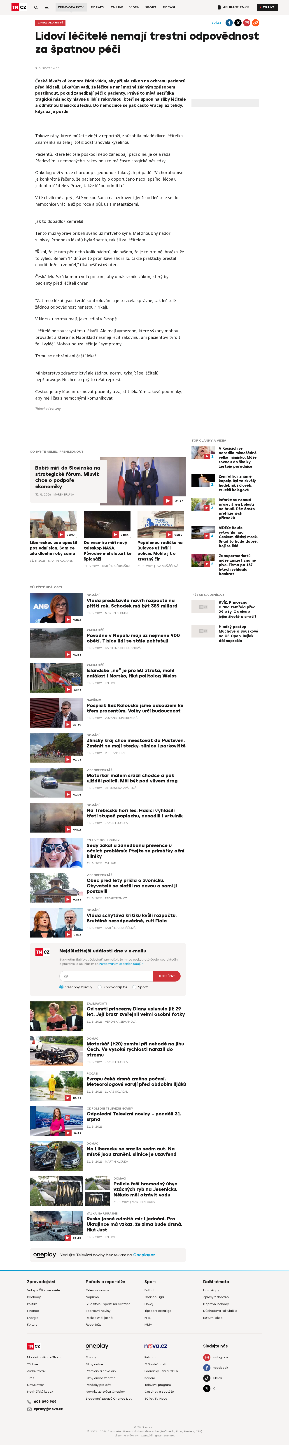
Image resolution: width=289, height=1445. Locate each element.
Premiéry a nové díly (101, 1371)
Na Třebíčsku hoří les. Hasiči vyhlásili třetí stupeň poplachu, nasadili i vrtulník (135, 813)
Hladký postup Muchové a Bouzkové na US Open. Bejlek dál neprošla (238, 634)
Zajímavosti (97, 1003)
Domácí (93, 595)
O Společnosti (155, 1364)
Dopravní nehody (216, 1304)
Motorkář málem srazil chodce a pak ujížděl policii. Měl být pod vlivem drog (132, 778)
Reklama (151, 1357)
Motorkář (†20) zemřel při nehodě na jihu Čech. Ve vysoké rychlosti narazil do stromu (135, 1049)
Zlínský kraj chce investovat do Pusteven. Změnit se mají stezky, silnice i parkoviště (136, 743)
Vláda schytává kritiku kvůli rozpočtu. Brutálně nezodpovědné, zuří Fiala (132, 918)
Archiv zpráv (36, 1371)
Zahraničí (95, 630)
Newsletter (35, 1385)
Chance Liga (154, 1297)
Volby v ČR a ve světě (43, 1290)
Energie (32, 1318)
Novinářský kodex (40, 1392)
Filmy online (94, 1364)
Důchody (34, 1297)
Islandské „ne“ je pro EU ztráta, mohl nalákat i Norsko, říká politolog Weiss (132, 673)
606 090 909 (45, 1401)
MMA (148, 1324)
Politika (32, 1304)
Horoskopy (211, 1290)
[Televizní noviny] (44, 1255)
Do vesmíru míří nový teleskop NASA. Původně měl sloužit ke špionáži (107, 550)
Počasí (169, 7)
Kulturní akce (213, 1318)
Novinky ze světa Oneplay (105, 1392)
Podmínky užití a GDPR (161, 1371)
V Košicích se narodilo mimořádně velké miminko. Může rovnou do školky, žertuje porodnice (238, 458)
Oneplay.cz (144, 1254)
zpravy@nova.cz (48, 1409)
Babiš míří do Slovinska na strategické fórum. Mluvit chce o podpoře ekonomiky (67, 477)
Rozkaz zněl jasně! (99, 1318)
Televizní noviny (97, 1290)
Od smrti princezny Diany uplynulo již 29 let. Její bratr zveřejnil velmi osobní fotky (136, 1011)
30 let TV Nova (155, 1399)
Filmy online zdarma (101, 1378)
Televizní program (157, 1385)
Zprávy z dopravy (216, 1297)
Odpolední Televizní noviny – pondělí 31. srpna (134, 1116)
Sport (150, 7)
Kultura (32, 1324)
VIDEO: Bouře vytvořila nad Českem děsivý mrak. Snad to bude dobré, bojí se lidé (238, 537)
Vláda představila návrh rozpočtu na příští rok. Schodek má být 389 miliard (132, 603)
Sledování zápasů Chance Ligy (109, 1399)
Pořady (97, 7)
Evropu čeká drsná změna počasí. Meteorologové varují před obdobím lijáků (136, 1081)
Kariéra (149, 1378)
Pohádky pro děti (98, 1385)
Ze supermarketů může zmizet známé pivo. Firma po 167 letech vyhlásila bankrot (237, 565)
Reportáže (93, 1324)
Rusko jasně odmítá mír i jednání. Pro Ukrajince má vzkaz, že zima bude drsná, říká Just (134, 1224)
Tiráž (30, 1378)
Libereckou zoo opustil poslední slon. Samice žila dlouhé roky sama (53, 548)
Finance (33, 1311)
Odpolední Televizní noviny (110, 1108)
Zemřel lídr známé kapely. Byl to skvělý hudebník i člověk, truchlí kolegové (237, 483)
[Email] (246, 22)
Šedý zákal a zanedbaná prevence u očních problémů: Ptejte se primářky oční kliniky (135, 851)
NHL (147, 1318)
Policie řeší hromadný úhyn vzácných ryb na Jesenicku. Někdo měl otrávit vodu (145, 1189)
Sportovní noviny (98, 1311)
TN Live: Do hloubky (103, 840)
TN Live (117, 7)
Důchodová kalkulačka (220, 1311)
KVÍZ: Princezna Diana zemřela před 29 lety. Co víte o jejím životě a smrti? (237, 609)
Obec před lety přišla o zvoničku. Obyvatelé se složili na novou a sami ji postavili (132, 886)
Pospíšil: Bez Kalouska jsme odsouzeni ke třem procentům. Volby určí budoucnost (135, 708)
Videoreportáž (99, 770)
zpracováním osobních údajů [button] (120, 964)
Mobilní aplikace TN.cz (44, 1357)
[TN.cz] (19, 7)
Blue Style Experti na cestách (108, 1304)
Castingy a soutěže (159, 1392)
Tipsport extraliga (157, 1311)
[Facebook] (229, 22)
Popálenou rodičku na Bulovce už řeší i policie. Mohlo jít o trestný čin (160, 550)
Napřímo (94, 700)
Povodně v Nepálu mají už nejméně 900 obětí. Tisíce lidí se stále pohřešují (133, 638)
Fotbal (149, 1290)
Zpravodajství (71, 7)
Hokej (148, 1304)
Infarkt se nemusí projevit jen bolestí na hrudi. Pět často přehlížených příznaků (237, 509)
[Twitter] (238, 22)
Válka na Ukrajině (102, 1213)
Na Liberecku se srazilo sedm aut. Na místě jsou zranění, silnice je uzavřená (132, 1151)
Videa (134, 7)
